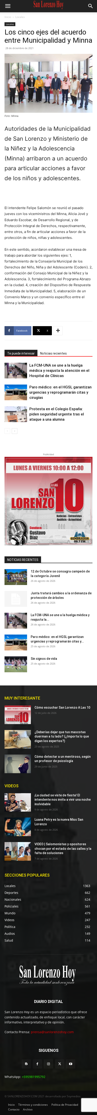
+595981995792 (33, 1077)
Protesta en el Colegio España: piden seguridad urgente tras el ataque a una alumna (56, 414)
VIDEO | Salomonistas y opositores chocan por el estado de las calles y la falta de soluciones (63, 848)
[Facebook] (37, 1064)
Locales (20, 17)
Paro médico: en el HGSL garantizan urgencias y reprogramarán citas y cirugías (60, 392)
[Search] (90, 6)
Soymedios (74, 1096)
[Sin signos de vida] (16, 664)
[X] (59, 1064)
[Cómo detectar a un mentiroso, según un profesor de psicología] (18, 764)
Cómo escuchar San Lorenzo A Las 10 (62, 707)
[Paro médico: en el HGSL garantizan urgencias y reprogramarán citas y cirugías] (16, 392)
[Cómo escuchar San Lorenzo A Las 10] (18, 714)
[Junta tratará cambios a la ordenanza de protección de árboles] (16, 599)
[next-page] (14, 431)
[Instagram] (48, 1064)
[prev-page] (7, 431)
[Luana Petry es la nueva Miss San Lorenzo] (18, 827)
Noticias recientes (53, 353)
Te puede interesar (21, 353)
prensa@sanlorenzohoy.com (52, 1032)
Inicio (8, 17)
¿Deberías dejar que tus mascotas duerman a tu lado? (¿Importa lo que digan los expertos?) (62, 736)
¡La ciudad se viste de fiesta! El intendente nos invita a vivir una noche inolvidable (63, 799)
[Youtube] (70, 1064)
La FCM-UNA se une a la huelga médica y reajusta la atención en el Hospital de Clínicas (59, 370)
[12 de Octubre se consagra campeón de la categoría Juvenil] (16, 577)
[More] (58, 330)
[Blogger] (26, 1064)
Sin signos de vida (44, 658)
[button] (7, 6)
